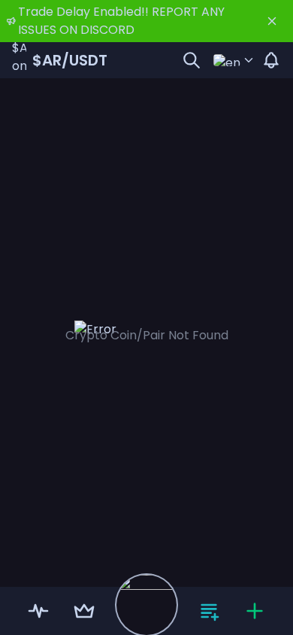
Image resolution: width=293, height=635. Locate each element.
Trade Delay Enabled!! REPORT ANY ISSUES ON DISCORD (121, 20)
